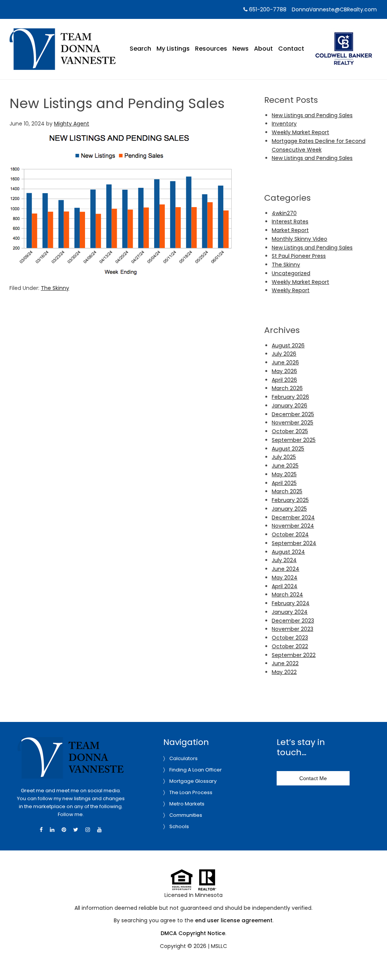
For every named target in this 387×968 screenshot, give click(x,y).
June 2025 (285, 465)
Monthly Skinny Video (299, 239)
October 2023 (290, 637)
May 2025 (284, 474)
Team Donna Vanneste (62, 33)
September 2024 (294, 543)
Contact (291, 48)
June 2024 (285, 569)
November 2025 (292, 422)
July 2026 (284, 354)
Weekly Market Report (300, 132)
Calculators (183, 758)
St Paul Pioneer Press (299, 256)
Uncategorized (291, 273)
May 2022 (284, 672)
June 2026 (285, 362)
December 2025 (293, 414)
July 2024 (284, 560)
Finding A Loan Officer (195, 769)
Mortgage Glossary (193, 781)
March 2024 (287, 594)
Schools (179, 826)
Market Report (290, 230)
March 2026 (287, 388)
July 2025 (284, 457)
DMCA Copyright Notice (193, 933)
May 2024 (284, 577)
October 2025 (290, 431)
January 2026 (289, 405)
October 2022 (290, 646)
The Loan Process (190, 792)
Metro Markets (186, 803)
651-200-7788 (267, 9)
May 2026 (284, 371)
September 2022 (294, 655)
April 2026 (284, 380)
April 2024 (284, 586)
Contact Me (313, 778)
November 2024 (293, 526)
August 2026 (288, 345)
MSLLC (219, 946)
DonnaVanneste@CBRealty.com (334, 9)
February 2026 (290, 397)
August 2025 (288, 448)
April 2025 (284, 483)
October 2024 (290, 534)
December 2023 (293, 620)
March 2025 (287, 491)
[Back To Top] (373, 947)
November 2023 (292, 629)
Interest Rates (290, 221)
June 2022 (285, 663)
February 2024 (291, 603)
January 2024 (290, 612)
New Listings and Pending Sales (312, 115)
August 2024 (288, 552)
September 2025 (294, 440)
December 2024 (293, 517)
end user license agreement (233, 920)
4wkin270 (284, 213)
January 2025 (289, 509)
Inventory (284, 123)
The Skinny (55, 288)
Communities (185, 815)
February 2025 (290, 500)
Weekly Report (291, 290)
